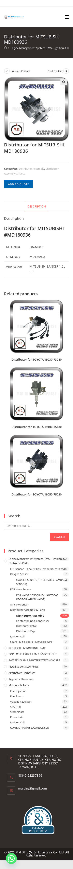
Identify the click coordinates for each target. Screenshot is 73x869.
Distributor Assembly (31, 168)
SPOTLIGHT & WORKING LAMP (27, 648)
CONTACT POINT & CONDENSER (29, 727)
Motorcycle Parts (19, 685)
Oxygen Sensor (19, 574)
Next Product (55, 71)
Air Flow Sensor (19, 604)
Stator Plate (17, 712)
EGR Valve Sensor (20, 589)
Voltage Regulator (21, 701)
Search (59, 537)
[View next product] (66, 71)
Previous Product (20, 71)
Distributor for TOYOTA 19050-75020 (37, 494)
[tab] (36, 206)
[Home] (5, 48)
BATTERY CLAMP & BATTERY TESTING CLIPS (34, 660)
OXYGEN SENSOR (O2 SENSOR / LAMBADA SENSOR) (41, 582)
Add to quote (18, 184)
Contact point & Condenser (32, 621)
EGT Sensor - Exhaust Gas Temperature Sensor (38, 569)
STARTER (15, 707)
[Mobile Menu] (67, 17)
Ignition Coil (17, 636)
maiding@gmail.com (32, 788)
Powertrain (17, 717)
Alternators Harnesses (22, 673)
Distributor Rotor (26, 626)
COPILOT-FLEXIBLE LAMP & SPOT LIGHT (33, 654)
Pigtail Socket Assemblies (24, 666)
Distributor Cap (25, 631)
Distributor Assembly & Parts (27, 610)
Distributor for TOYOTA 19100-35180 (37, 427)
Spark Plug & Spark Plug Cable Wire (31, 642)
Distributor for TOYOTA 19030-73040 (37, 359)
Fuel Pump (16, 696)
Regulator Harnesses (21, 679)
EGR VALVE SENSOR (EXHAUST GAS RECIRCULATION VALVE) (37, 597)
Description (36, 206)
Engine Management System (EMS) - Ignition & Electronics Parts (36, 561)
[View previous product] (7, 71)
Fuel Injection (18, 691)
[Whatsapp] (11, 858)
